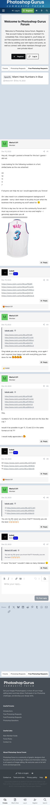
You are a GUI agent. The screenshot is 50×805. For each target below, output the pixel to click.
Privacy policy (32, 777)
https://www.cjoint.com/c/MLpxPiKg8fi (17, 284)
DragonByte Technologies (26, 786)
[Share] (44, 151)
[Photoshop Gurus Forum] (18, 687)
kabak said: (9, 331)
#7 (47, 544)
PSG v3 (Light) (23, 773)
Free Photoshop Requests (12, 714)
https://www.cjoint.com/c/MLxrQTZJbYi (20, 463)
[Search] (46, 10)
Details (38, 786)
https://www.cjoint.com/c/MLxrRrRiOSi (19, 466)
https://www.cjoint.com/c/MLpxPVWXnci (18, 290)
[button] (4, 579)
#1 (47, 151)
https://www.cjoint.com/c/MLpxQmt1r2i (17, 293)
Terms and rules (19, 777)
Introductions (8, 711)
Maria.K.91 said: (11, 550)
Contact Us (7, 742)
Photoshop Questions (10, 720)
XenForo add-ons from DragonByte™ (35, 784)
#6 (47, 497)
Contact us (7, 777)
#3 (47, 325)
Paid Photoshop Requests (12, 717)
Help (41, 777)
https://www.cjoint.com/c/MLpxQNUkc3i (18, 296)
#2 (47, 280)
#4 (47, 386)
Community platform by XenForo (25, 782)
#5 (47, 459)
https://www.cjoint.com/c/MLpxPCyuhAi (18, 287)
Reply (45, 262)
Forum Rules (7, 739)
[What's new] (41, 10)
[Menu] (3, 10)
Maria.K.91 (9, 81)
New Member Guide (10, 736)
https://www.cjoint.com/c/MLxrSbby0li (19, 469)
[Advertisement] (25, 111)
